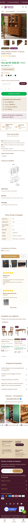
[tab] (13, 134)
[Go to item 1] (5, 263)
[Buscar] (23, 7)
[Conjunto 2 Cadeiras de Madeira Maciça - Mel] (2, 350)
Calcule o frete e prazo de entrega (10, 80)
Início (2, 11)
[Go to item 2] (13, 263)
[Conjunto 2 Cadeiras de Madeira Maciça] (7, 331)
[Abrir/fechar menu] (2, 7)
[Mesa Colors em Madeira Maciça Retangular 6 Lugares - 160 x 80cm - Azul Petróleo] (19, 352)
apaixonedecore (10, 425)
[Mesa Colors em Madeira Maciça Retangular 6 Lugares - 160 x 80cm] (20, 331)
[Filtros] (21, 256)
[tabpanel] (14, 147)
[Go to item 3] (21, 263)
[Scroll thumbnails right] (25, 263)
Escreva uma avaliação (10, 256)
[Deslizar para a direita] (26, 356)
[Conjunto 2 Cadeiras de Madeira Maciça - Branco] (6, 350)
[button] (5, 56)
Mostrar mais (13, 307)
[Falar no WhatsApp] (24, 512)
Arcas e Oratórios (10, 11)
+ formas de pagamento (8, 69)
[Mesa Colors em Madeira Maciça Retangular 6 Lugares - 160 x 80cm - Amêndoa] (15, 352)
